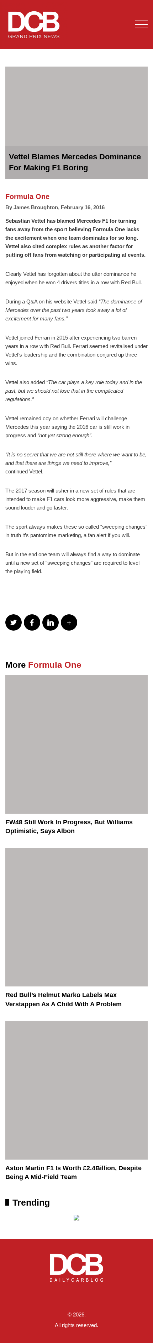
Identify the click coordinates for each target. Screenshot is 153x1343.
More (43, 665)
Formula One (27, 196)
